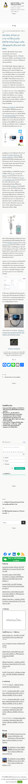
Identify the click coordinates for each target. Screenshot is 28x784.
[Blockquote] (15, 452)
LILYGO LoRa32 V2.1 (14, 155)
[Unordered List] (13, 452)
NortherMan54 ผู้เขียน (10, 115)
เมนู (15, 25)
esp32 (10, 377)
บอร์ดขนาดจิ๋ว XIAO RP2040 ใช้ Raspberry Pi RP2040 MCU (11, 426)
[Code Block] (17, 452)
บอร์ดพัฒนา (18, 377)
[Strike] (9, 452)
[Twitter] (15, 359)
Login (23, 442)
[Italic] (6, 452)
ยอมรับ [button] (19, 782)
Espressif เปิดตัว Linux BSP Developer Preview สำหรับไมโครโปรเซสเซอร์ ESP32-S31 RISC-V (13, 586)
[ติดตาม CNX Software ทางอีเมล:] (14, 559)
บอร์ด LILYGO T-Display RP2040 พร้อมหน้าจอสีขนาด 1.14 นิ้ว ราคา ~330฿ (13, 423)
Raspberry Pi (14, 186)
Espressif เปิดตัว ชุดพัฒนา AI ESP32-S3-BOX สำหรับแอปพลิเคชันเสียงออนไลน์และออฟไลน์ (13, 409)
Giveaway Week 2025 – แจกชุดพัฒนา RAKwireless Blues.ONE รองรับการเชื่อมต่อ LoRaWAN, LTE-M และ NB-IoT (13, 693)
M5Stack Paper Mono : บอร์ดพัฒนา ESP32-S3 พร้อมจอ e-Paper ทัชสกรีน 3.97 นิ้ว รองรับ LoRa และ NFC (13, 601)
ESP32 (20, 58)
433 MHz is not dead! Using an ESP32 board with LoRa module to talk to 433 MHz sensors (13, 332)
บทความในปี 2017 (11, 107)
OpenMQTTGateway (12, 242)
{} (20, 452)
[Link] (19, 452)
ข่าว (5, 374)
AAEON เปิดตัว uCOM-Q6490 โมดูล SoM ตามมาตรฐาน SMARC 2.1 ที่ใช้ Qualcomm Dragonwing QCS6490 (13, 594)
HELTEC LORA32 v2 (7, 157)
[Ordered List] (11, 452)
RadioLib (4, 175)
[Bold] (4, 452)
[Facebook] (13, 359)
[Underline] (7, 452)
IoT (12, 377)
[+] (22, 452)
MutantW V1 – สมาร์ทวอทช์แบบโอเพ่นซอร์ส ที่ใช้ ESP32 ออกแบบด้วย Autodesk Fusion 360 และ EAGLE (12, 414)
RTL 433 (12, 173)
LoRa (14, 377)
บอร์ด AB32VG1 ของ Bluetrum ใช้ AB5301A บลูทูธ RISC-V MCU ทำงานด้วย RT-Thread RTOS (13, 419)
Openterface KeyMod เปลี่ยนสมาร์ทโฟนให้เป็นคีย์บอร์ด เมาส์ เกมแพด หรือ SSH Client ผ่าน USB (13, 569)
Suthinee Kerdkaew (15, 31)
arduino (7, 377)
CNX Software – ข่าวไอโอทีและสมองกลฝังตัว (17, 3)
